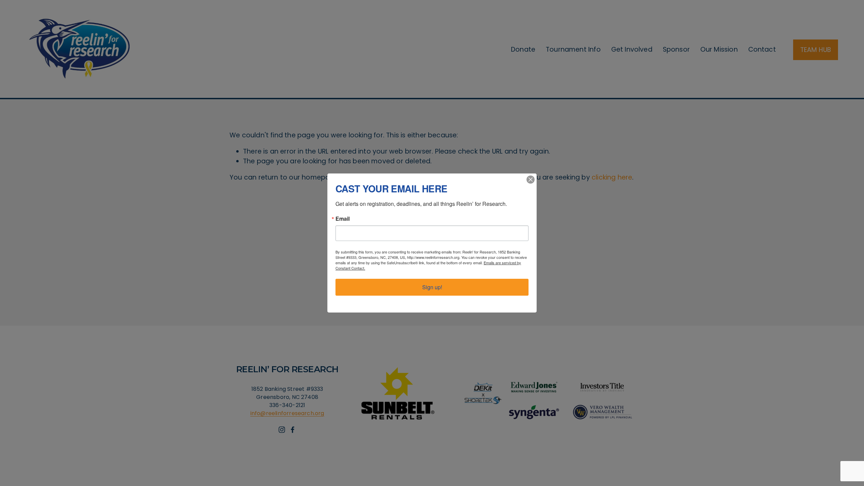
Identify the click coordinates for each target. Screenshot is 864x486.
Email (342, 218)
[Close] (530, 180)
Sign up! (432, 287)
